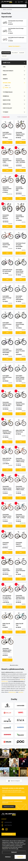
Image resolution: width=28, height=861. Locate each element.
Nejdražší (21, 52)
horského (22, 679)
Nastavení (14, 852)
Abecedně (4, 56)
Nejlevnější (15, 52)
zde (17, 848)
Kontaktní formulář (8, 834)
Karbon (7, 87)
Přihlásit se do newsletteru (9, 806)
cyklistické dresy (12, 692)
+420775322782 (8, 825)
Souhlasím (20, 857)
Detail (7, 142)
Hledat (24, 5)
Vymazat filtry (6, 116)
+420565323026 (8, 822)
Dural (7, 85)
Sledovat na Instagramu (15, 780)
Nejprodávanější (6, 52)
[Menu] (26, 2)
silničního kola (4, 681)
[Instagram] (6, 829)
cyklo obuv (20, 692)
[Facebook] (2, 829)
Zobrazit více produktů (14, 46)
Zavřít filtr (6, 62)
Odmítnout (7, 857)
